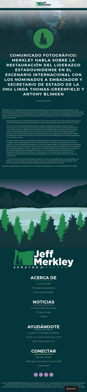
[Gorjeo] (51, 375)
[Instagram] (41, 375)
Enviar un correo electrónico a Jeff (43, 337)
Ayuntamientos (43, 357)
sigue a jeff (43, 365)
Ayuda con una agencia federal (43, 333)
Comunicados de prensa (43, 308)
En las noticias (43, 312)
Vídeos (43, 316)
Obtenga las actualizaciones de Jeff (43, 361)
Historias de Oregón (43, 292)
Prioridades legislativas (43, 288)
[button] (43, 8)
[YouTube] (46, 375)
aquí (75, 166)
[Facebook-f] (36, 375)
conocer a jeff (43, 284)
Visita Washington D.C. (43, 341)
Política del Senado (16, 383)
